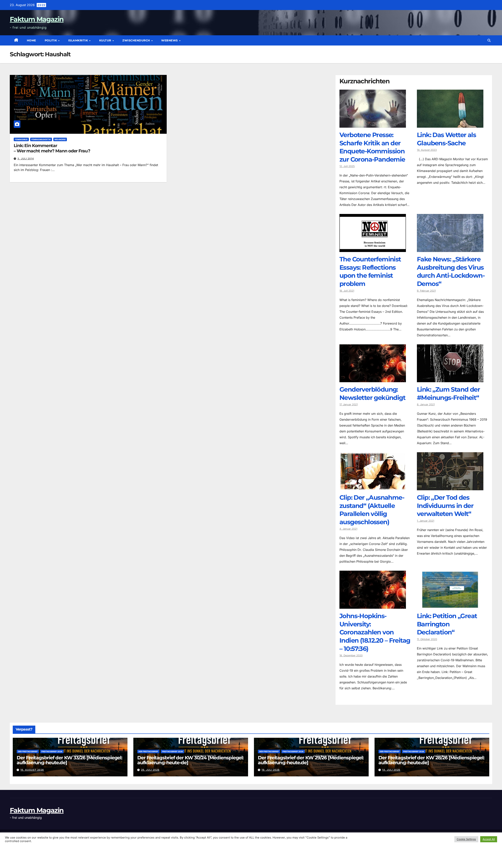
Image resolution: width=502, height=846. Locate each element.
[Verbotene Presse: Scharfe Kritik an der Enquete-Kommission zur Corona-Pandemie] (372, 125)
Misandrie (60, 139)
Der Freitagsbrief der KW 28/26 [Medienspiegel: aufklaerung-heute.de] (431, 760)
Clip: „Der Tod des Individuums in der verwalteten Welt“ (445, 506)
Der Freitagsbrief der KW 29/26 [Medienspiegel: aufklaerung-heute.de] (311, 760)
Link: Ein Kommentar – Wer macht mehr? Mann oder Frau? (52, 148)
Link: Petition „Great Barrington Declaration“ (447, 624)
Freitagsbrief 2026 (51, 751)
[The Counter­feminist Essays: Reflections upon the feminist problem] (372, 249)
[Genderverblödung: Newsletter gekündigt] (372, 379)
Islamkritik (78, 40)
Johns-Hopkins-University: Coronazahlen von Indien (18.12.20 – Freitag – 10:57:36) (374, 632)
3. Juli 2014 (25, 158)
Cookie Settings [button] (466, 839)
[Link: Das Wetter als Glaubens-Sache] (450, 125)
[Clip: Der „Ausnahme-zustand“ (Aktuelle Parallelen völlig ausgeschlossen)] (372, 487)
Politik (51, 40)
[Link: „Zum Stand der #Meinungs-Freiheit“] (450, 379)
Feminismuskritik (41, 139)
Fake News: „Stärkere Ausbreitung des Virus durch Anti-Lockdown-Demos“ (451, 271)
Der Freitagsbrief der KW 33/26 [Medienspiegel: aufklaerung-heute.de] (69, 760)
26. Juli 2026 (150, 769)
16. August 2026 (32, 769)
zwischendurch (136, 40)
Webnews (170, 40)
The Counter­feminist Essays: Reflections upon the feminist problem (370, 271)
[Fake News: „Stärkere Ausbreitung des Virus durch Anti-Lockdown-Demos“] (450, 249)
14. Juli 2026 (391, 769)
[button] (489, 40)
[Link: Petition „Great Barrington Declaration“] (450, 606)
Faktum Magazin (37, 19)
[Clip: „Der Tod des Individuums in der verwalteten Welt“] (450, 487)
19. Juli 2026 (271, 769)
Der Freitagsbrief (28, 751)
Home (31, 40)
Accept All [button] (489, 839)
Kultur (105, 40)
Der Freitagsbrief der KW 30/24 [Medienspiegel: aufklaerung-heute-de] (190, 760)
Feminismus (21, 139)
